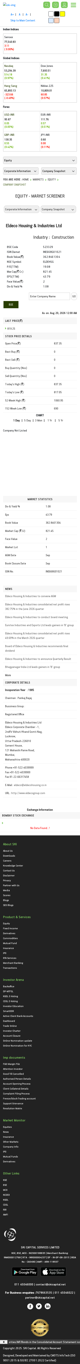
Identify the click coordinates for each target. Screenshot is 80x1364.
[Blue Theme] (51, 20)
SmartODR (8, 1011)
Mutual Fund (10, 943)
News (6, 1131)
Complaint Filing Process (16, 1093)
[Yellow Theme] (62, 13)
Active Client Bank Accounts (18, 1015)
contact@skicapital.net (51, 1284)
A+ (12, 14)
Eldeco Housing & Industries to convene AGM (30, 596)
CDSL (5, 1204)
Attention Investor (13, 1068)
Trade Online (10, 1025)
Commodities (10, 938)
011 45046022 (64, 1292)
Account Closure (12, 1035)
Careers (7, 860)
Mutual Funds (10, 1156)
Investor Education (13, 1006)
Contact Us (9, 870)
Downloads (9, 855)
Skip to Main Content (22, 20)
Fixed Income (10, 928)
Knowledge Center (13, 865)
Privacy (7, 880)
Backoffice (8, 986)
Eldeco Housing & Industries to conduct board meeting (36, 617)
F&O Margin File (11, 1063)
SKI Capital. (30, 1348)
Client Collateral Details (15, 1088)
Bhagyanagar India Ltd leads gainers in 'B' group (32, 667)
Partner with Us (11, 885)
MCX (5, 1189)
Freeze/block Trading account (19, 1098)
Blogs (6, 900)
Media (6, 890)
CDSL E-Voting (10, 1001)
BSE (11, 304)
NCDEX (6, 1194)
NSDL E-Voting (10, 996)
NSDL (5, 1199)
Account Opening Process (16, 1083)
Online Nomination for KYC (17, 1045)
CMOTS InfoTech (60, 1355)
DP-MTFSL (8, 991)
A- (27, 14)
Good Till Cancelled (13, 1073)
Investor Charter (12, 1030)
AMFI (5, 1214)
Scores (6, 895)
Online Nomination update (17, 1040)
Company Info (10, 1146)
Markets (38, 179)
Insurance (8, 948)
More (8, 675)
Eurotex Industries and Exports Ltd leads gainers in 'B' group (39, 625)
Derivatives (9, 933)
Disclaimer (9, 875)
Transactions (10, 967)
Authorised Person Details (17, 1078)
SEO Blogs (8, 905)
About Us (8, 850)
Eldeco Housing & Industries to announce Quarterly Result (38, 658)
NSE (5, 1179)
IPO (4, 953)
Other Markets (10, 1141)
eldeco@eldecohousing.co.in (30, 785)
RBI (5, 1209)
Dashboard (9, 1020)
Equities (7, 1126)
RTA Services (9, 957)
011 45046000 (24, 1284)
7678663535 (44, 1292)
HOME (25, 179)
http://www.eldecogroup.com (28, 793)
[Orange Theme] (56, 20)
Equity (52, 179)
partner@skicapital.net (40, 1297)
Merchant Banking (13, 962)
